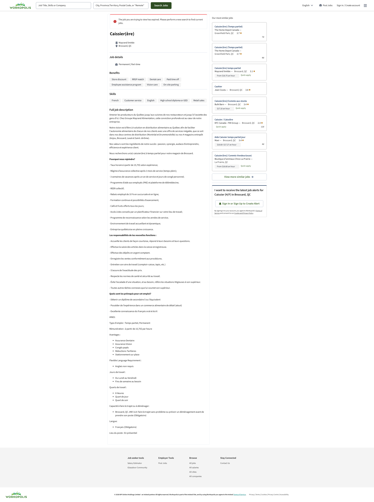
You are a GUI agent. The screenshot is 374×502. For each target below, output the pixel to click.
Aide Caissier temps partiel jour (230, 137)
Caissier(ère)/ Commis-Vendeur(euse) (233, 155)
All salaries (194, 467)
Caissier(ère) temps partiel (228, 68)
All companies (195, 476)
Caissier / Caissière (224, 119)
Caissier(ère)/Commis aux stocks (231, 101)
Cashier (218, 86)
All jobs (192, 463)
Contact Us (225, 463)
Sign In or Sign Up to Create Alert (241, 203)
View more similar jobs (237, 177)
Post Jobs (328, 5)
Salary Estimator (135, 463)
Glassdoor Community (137, 467)
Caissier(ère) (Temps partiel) (229, 26)
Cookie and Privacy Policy (243, 213)
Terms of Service (239, 495)
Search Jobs (161, 5)
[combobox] (63, 5)
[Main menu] (365, 5)
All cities (192, 472)
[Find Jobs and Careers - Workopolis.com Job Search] (20, 5)
